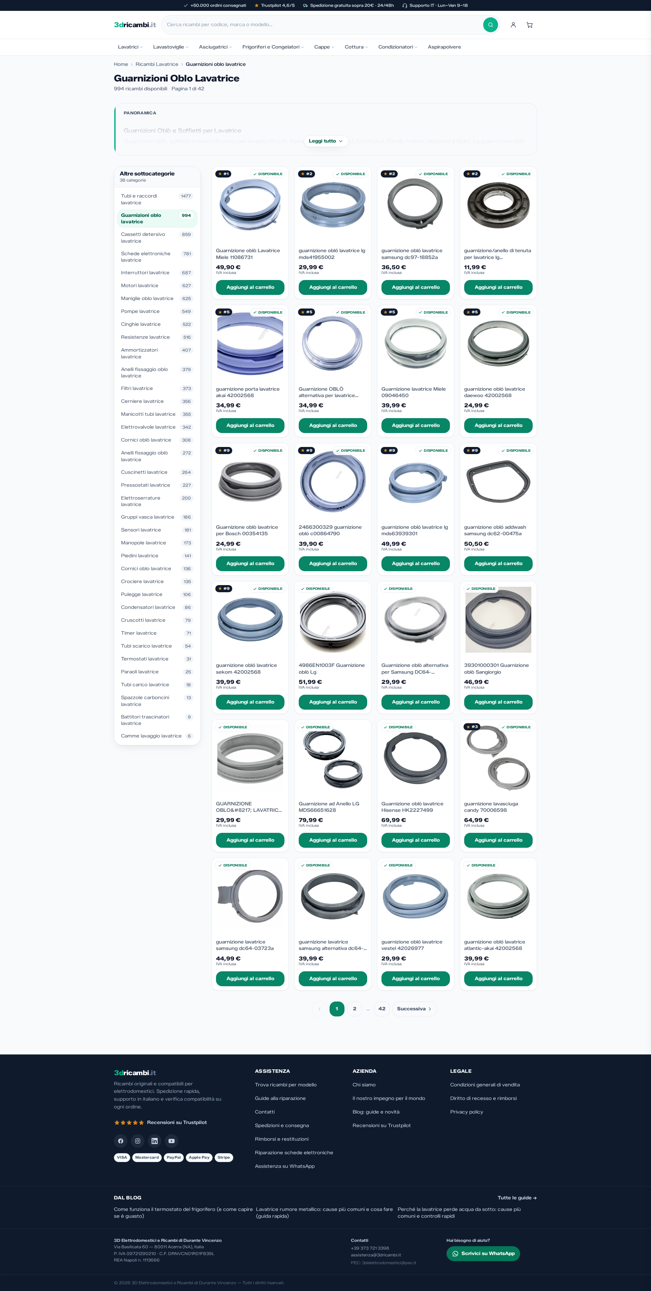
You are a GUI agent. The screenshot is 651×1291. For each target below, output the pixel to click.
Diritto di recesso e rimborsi (483, 1098)
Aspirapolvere (444, 47)
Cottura (354, 47)
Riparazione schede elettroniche (294, 1153)
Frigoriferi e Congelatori (270, 47)
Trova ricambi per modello (286, 1085)
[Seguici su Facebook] (120, 1141)
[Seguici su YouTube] (171, 1141)
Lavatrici (128, 47)
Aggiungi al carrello (250, 287)
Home (121, 64)
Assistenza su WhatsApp (285, 1166)
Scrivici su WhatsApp (488, 1253)
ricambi (135, 25)
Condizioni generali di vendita (485, 1085)
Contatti (265, 1112)
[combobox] (325, 24)
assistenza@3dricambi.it (376, 1254)
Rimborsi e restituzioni (282, 1139)
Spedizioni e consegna (282, 1125)
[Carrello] (529, 24)
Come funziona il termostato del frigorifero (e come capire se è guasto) (183, 1212)
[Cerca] (490, 24)
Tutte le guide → (517, 1198)
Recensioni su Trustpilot (382, 1125)
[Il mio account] (513, 24)
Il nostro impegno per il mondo (389, 1098)
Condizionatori (395, 47)
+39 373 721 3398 (370, 1248)
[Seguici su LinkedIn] (154, 1141)
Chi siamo (364, 1085)
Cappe (322, 47)
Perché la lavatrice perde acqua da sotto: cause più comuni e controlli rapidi (459, 1212)
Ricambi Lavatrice (157, 64)
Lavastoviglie (168, 47)
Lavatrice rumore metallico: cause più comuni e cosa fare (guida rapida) (324, 1212)
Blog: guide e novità (376, 1112)
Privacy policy (466, 1112)
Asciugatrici (213, 47)
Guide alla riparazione (280, 1098)
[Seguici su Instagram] (137, 1141)
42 (382, 1009)
